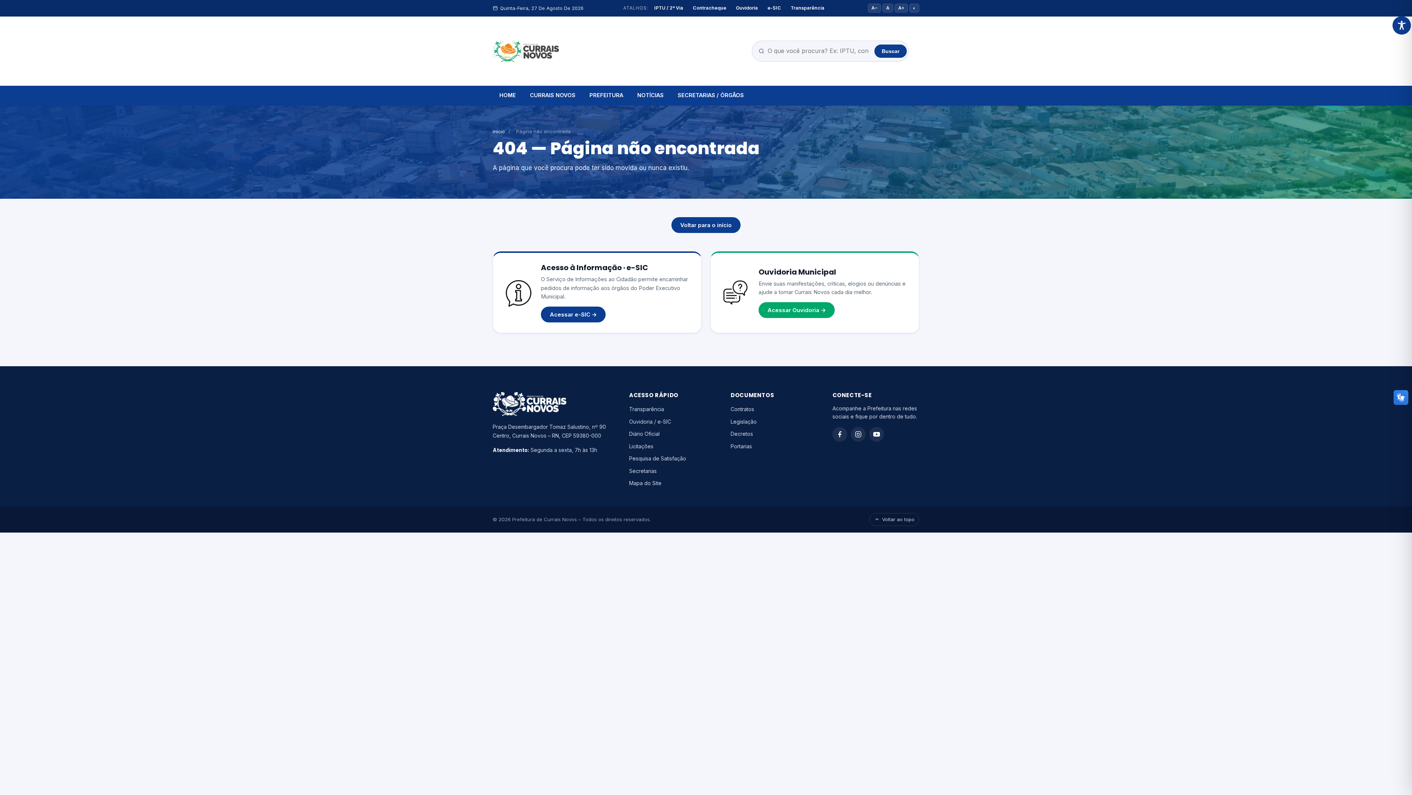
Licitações (641, 446)
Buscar (890, 51)
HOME (507, 95)
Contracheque (709, 8)
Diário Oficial (644, 434)
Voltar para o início (706, 225)
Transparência (807, 8)
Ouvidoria (747, 8)
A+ (901, 8)
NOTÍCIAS (650, 95)
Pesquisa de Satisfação (657, 458)
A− (874, 8)
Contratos (742, 409)
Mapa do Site (645, 483)
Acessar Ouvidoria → (796, 310)
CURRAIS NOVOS (552, 95)
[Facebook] (839, 434)
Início (499, 131)
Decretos (742, 434)
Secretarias (643, 471)
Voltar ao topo (898, 519)
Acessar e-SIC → (573, 314)
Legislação (744, 421)
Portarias (741, 446)
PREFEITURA (606, 95)
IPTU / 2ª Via (668, 8)
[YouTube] (876, 434)
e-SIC (774, 8)
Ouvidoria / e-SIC (650, 421)
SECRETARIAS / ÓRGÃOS (711, 95)
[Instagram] (858, 434)
